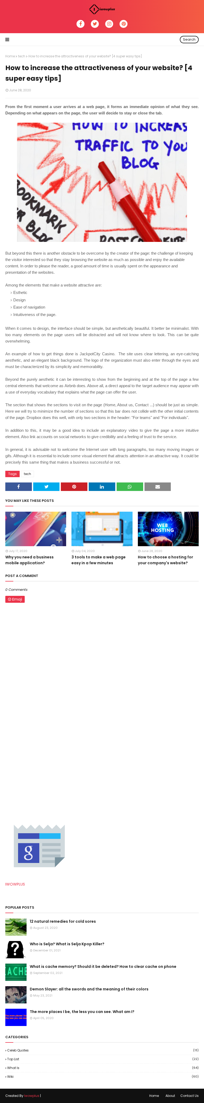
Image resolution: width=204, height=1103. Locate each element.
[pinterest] (124, 24)
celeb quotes (103, 1050)
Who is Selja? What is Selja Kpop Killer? (67, 944)
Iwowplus (31, 1095)
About (170, 1095)
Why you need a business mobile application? (29, 560)
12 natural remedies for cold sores (63, 921)
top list (103, 1059)
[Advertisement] (45, 768)
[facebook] (80, 24)
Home (10, 56)
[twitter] (95, 24)
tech (21, 56)
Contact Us (189, 1095)
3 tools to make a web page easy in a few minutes (98, 560)
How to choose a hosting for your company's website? (165, 560)
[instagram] (109, 24)
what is (103, 1068)
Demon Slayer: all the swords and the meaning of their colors (89, 989)
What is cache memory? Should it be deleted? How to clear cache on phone (103, 966)
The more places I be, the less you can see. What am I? (82, 1011)
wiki (103, 1076)
